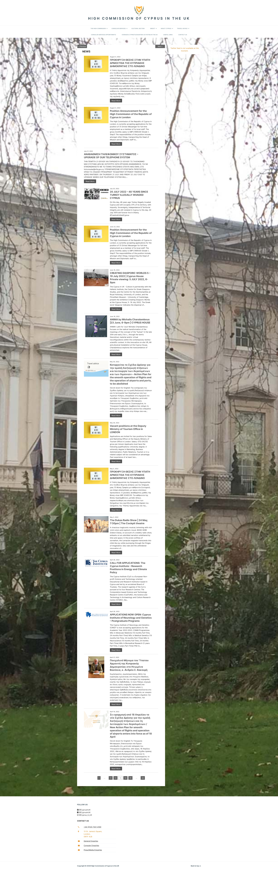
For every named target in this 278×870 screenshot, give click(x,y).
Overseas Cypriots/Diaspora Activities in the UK (140, 34)
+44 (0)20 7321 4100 (92, 827)
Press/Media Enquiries (93, 850)
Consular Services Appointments (103, 34)
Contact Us (182, 34)
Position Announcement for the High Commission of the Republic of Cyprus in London (131, 114)
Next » (160, 46)
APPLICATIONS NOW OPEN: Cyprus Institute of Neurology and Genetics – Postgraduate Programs (131, 617)
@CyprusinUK (84, 810)
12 (115, 778)
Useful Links (168, 34)
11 (110, 778)
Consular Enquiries (91, 845)
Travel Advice (182, 28)
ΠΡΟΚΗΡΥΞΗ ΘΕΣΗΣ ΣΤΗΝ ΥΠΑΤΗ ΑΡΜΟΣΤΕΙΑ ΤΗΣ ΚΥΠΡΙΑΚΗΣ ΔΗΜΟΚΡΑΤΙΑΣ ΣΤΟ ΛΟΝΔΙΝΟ (130, 63)
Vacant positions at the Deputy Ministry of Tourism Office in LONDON (128, 429)
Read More (116, 100)
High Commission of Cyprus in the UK (139, 18)
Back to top (195, 866)
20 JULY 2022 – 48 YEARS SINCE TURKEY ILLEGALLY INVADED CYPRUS (129, 194)
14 (125, 778)
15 (130, 778)
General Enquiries (91, 841)
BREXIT (152, 28)
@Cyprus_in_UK (85, 815)
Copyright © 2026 (84, 866)
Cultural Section (138, 28)
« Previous (82, 46)
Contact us (83, 821)
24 (143, 778)
